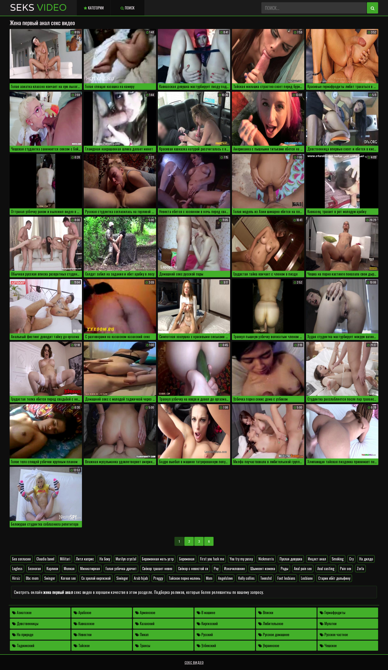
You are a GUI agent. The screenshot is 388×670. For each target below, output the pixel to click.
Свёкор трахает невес (157, 568)
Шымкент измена (262, 568)
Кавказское (85, 623)
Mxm (209, 578)
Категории (95, 8)
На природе (24, 634)
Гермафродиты (334, 612)
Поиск (129, 8)
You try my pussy (241, 559)
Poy (216, 568)
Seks (38, 7)
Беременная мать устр (158, 559)
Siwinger (122, 578)
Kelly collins (246, 578)
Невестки (84, 634)
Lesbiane (307, 578)
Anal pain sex (303, 568)
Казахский (146, 623)
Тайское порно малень (184, 578)
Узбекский (208, 645)
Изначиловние (234, 568)
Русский (207, 634)
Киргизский (209, 623)
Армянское (147, 612)
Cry (351, 559)
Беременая (186, 559)
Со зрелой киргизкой (96, 578)
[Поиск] (372, 7)
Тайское (83, 645)
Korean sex (68, 578)
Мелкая (69, 568)
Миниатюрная (90, 568)
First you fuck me (212, 559)
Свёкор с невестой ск (193, 568)
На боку (104, 559)
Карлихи (52, 568)
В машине (208, 612)
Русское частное (336, 634)
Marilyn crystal (126, 559)
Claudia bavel (45, 559)
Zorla (360, 568)
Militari (65, 559)
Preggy (158, 578)
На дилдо (366, 559)
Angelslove (225, 578)
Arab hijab (141, 578)
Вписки (267, 612)
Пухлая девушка (291, 559)
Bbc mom (32, 578)
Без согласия (21, 559)
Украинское (270, 645)
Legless (17, 568)
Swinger (49, 578)
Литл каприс (85, 559)
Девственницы (27, 623)
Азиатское (23, 612)
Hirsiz (16, 578)
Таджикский (25, 645)
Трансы (144, 645)
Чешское (330, 645)
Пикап (144, 634)
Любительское (272, 623)
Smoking (338, 559)
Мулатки (330, 623)
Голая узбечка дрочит (121, 568)
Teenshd (266, 578)
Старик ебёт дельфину (334, 578)
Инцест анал (317, 559)
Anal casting (325, 568)
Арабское (84, 612)
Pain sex (345, 568)
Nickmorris (266, 559)
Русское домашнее (275, 634)
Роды (284, 568)
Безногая (34, 568)
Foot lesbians (286, 578)
